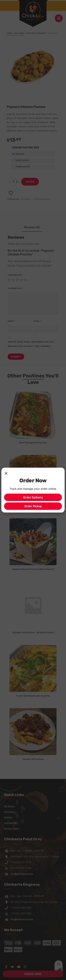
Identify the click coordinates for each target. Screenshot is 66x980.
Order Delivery (33, 497)
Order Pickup (33, 506)
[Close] (6, 473)
